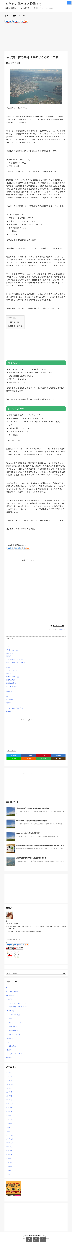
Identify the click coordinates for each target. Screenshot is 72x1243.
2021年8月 (9, 1092)
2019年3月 (9, 1170)
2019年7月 (9, 1154)
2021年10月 (9, 1084)
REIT (8, 656)
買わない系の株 (15, 326)
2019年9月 (9, 1147)
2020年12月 (9, 1104)
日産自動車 (10, 680)
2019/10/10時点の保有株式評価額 (28, 833)
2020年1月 (9, 1131)
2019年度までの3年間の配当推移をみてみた (31, 858)
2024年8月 (9, 1072)
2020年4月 (9, 1119)
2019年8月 (9, 1151)
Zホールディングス (12, 686)
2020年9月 (9, 1108)
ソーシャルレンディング (14, 708)
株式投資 (10, 653)
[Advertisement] (36, 36)
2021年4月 (9, 1100)
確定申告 (10, 711)
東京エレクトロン (12, 677)
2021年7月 (9, 1096)
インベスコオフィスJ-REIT (15, 659)
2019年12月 (9, 1135)
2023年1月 (9, 1076)
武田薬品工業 (11, 683)
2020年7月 (9, 1111)
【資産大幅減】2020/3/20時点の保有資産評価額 (32, 808)
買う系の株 (13, 322)
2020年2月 (9, 1127)
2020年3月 (9, 1123)
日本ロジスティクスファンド (15, 662)
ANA (8, 673)
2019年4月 (9, 1166)
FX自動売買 (10, 700)
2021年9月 (9, 1088)
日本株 (9, 667)
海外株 (9, 691)
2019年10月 (9, 1143)
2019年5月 (9, 1162)
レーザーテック (11, 671)
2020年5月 (9, 1115)
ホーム (9, 16)
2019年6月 (9, 1158)
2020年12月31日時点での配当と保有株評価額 (31, 821)
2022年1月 (9, 1080)
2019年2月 (9, 1174)
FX (8, 696)
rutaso (62, 629)
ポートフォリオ (20, 16)
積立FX (9, 703)
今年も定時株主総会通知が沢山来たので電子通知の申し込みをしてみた (40, 845)
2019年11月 (9, 1139)
